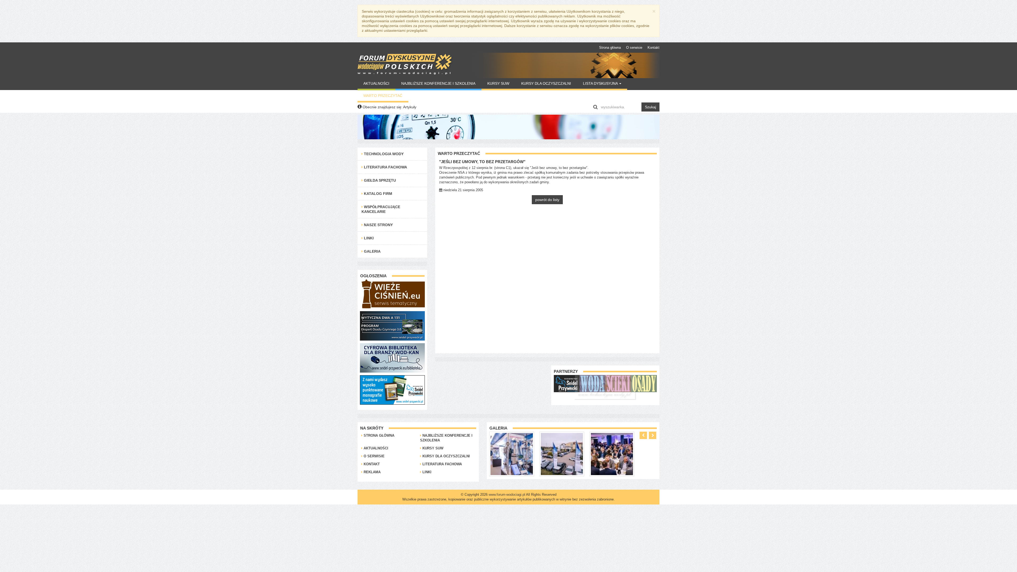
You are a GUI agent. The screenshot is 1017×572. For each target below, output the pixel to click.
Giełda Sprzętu (379, 180)
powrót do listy (547, 200)
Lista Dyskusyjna (601, 83)
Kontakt (653, 48)
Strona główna (610, 48)
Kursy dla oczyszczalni (546, 83)
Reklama (372, 472)
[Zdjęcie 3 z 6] (561, 454)
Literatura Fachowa (385, 167)
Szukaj (650, 107)
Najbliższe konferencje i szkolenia (438, 83)
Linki (368, 238)
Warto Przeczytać (382, 95)
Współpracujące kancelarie (381, 209)
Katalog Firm (377, 193)
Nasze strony (378, 225)
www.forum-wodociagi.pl (507, 495)
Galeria (372, 251)
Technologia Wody (383, 154)
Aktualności (376, 83)
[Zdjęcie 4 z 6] (612, 454)
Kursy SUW (498, 83)
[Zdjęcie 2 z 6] (511, 454)
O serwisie (634, 48)
